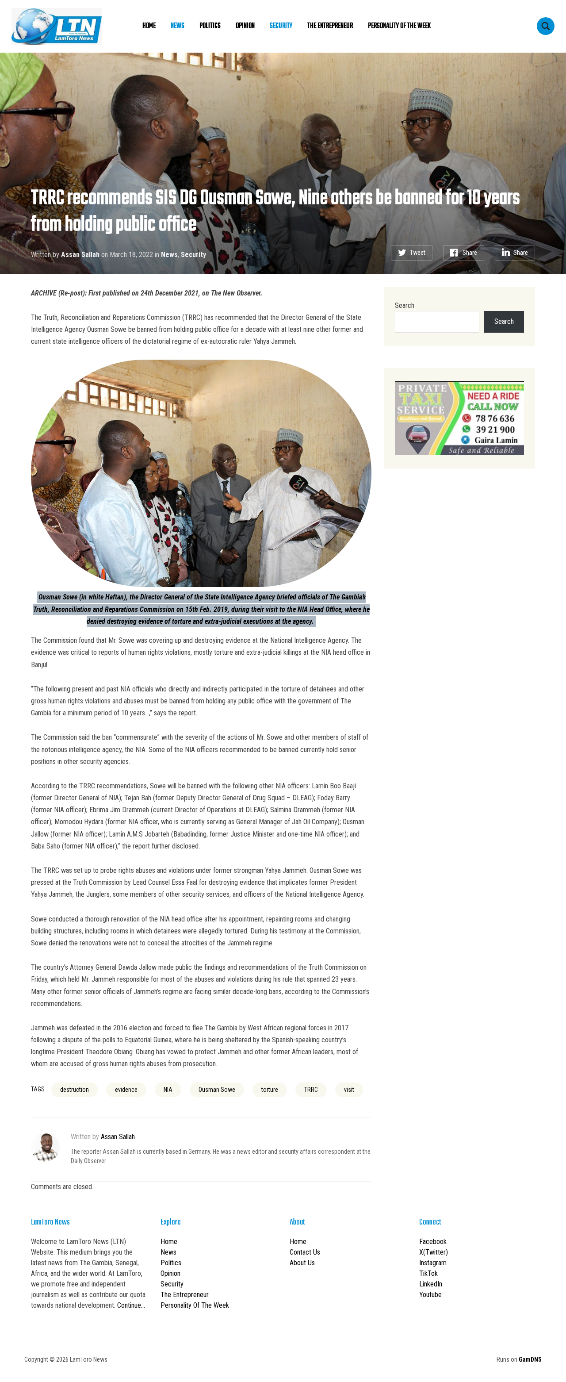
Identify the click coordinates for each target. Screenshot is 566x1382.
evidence (126, 1089)
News (177, 26)
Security (281, 26)
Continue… (131, 1305)
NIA (168, 1089)
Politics (210, 26)
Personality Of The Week (399, 26)
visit (349, 1089)
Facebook (433, 1241)
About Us (302, 1263)
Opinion (245, 26)
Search (404, 305)
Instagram (433, 1263)
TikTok (428, 1273)
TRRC (311, 1089)
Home (149, 26)
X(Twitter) (433, 1252)
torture (269, 1089)
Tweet (417, 252)
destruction (74, 1089)
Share (470, 252)
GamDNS (530, 1359)
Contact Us (305, 1252)
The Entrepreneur (330, 26)
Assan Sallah (80, 254)
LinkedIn (430, 1284)
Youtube (430, 1294)
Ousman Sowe (217, 1089)
